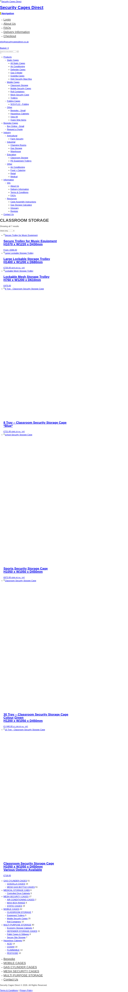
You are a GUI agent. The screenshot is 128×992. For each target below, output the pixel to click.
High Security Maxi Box (21, 79)
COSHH (10, 947)
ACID (9, 944)
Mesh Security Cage (19, 95)
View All (14, 117)
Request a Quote (15, 129)
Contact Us (8, 214)
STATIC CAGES (14, 906)
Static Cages (13, 60)
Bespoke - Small (18, 110)
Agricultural (12, 135)
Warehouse (15, 151)
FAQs (7, 27)
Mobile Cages (13, 82)
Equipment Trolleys (16, 915)
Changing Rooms (18, 145)
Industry (7, 132)
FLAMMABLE (13, 950)
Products (7, 57)
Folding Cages (13, 101)
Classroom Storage (19, 85)
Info (8, 183)
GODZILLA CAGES (16, 884)
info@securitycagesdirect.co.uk (14, 42)
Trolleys (14, 98)
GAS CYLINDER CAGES (15, 881)
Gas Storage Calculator (21, 205)
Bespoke (9, 959)
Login (7, 19)
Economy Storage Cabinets (19, 928)
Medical (14, 176)
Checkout (9, 36)
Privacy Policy (26, 990)
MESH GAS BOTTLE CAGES (21, 887)
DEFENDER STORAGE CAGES (22, 931)
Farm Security (16, 139)
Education (11, 154)
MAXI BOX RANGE (16, 903)
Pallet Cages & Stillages (18, 934)
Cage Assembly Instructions (23, 202)
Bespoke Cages (10, 123)
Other (9, 107)
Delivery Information (16, 32)
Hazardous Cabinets (19, 113)
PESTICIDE (12, 953)
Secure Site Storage (16, 937)
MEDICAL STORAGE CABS (16, 890)
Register (14, 211)
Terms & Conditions (19, 192)
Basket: (4, 48)
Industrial (11, 142)
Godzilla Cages (17, 76)
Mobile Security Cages (20, 88)
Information (8, 180)
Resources (12, 198)
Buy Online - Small (15, 126)
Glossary (14, 208)
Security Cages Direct (21, 7)
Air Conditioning (17, 66)
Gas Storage (16, 148)
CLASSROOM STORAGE (19, 912)
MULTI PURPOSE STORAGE (17, 925)
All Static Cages (17, 63)
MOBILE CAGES (11, 909)
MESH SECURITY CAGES (16, 896)
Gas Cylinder (16, 73)
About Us (9, 23)
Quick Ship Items (18, 120)
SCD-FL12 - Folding (19, 104)
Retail (13, 173)
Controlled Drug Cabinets (18, 893)
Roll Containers (17, 91)
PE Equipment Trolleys (20, 161)
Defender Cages (17, 69)
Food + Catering (17, 170)
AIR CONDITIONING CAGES (20, 899)
